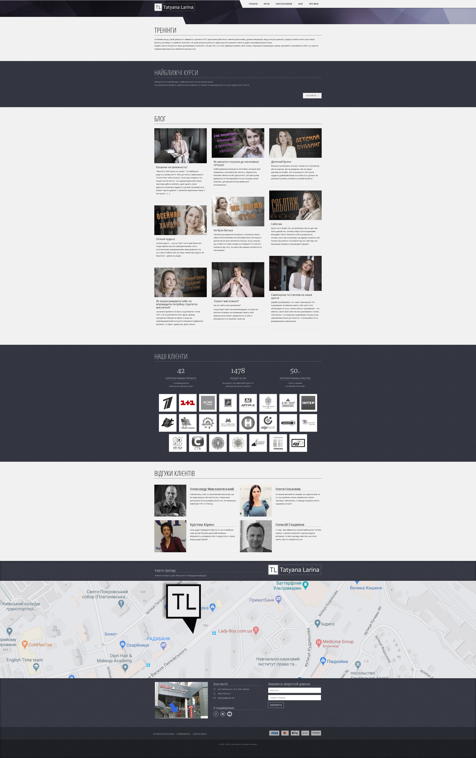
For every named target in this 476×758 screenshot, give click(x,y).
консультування (284, 3)
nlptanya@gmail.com (226, 698)
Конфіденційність (184, 733)
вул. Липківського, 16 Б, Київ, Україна (233, 689)
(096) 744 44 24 (224, 693)
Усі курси (311, 95)
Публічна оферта (200, 733)
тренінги (253, 3)
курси (267, 3)
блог (300, 3)
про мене (314, 3)
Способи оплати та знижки (163, 733)
